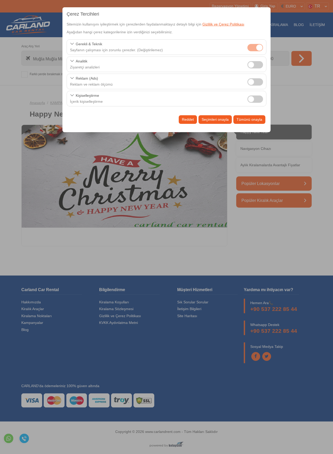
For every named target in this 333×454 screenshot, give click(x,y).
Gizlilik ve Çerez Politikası (223, 24)
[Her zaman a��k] (255, 47)
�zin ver (255, 64)
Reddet (188, 119)
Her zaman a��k (255, 47)
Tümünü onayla (249, 119)
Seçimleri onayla (215, 119)
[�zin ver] (255, 64)
